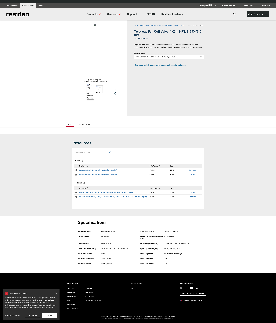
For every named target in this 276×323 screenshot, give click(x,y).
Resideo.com (104, 316)
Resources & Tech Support (93, 300)
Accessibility (89, 292)
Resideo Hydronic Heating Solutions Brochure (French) (98, 174)
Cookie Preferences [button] (169, 316)
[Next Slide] (115, 89)
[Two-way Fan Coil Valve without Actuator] (95, 25)
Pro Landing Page (11, 14)
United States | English (193, 300)
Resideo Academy (172, 14)
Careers (70, 304)
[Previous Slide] (115, 93)
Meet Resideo (76, 284)
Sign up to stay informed (193, 293)
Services (112, 14)
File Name (82, 166)
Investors (70, 296)
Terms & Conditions (150, 316)
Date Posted (154, 166)
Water (152, 25)
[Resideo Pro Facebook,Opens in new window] (186, 288)
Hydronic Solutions (164, 25)
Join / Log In (255, 13)
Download (192, 170)
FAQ (132, 288)
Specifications (84, 124)
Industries (248, 5)
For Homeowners (73, 308)
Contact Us (88, 288)
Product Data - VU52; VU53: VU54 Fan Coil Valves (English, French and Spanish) (106, 192)
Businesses (71, 292)
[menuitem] (93, 14)
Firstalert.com (114, 316)
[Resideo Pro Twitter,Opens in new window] (181, 288)
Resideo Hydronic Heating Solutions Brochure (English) (98, 170)
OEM (40, 5)
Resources (70, 124)
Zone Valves (179, 25)
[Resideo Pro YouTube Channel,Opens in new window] (191, 288)
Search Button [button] (234, 14)
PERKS (151, 14)
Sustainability (89, 296)
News (69, 300)
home (136, 25)
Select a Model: (139, 53)
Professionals (28, 5)
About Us (266, 5)
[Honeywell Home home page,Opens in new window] (209, 5)
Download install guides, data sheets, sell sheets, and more (160, 65)
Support (132, 14)
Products (92, 14)
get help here (140, 284)
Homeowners (12, 5)
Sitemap (160, 316)
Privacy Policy (138, 316)
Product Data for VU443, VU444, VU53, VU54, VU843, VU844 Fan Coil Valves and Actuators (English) (113, 197)
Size (171, 166)
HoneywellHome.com (126, 316)
